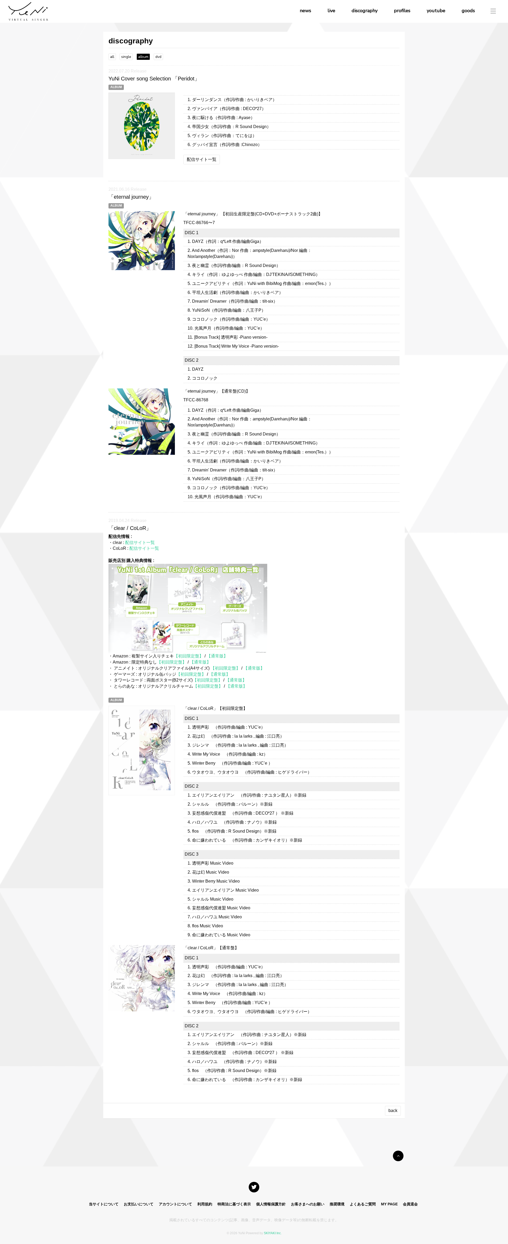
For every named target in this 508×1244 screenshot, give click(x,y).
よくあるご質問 (363, 1204)
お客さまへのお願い (307, 1204)
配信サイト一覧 (201, 159)
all (112, 56)
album (143, 56)
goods (468, 10)
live (331, 10)
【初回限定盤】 (188, 656)
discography (365, 10)
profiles (402, 10)
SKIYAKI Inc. (273, 1233)
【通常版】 (217, 656)
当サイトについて (104, 1204)
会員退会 (410, 1204)
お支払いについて (138, 1204)
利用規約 (204, 1204)
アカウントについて (175, 1204)
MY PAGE (389, 1204)
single (126, 56)
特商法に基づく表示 (234, 1204)
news (305, 10)
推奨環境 (337, 1204)
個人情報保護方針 (271, 1204)
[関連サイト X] (254, 1187)
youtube (436, 10)
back (392, 1110)
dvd (158, 56)
